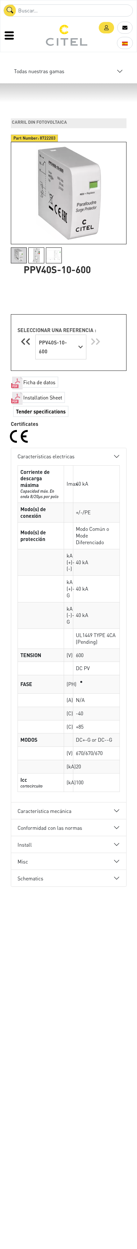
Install (25, 844)
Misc (23, 861)
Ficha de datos (39, 382)
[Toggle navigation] (9, 35)
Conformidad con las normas (50, 827)
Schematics (30, 878)
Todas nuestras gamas (39, 71)
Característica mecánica (44, 811)
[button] (106, 28)
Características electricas (46, 456)
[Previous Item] (26, 341)
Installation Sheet (42, 397)
